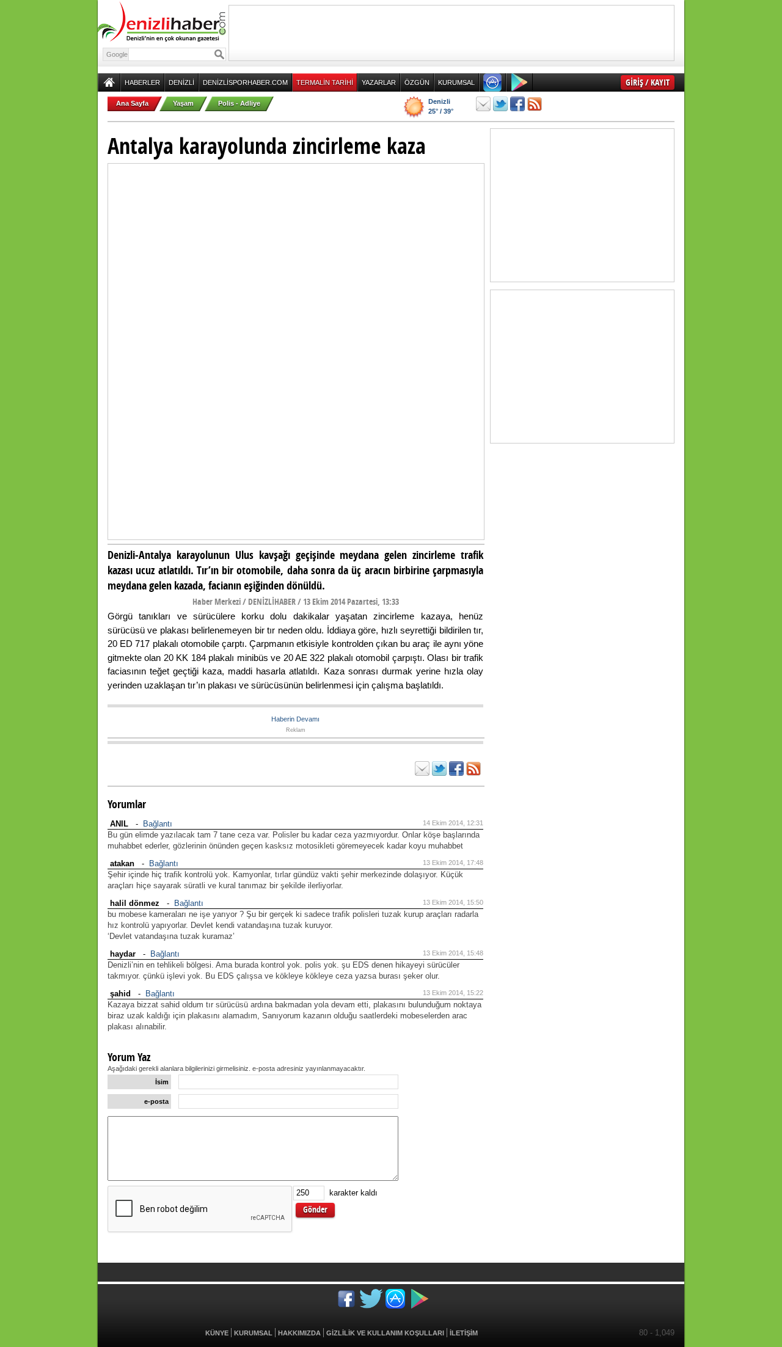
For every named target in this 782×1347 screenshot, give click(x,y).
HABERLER (142, 82)
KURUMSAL (456, 82)
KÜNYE (216, 1333)
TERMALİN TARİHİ (324, 82)
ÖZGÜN (416, 82)
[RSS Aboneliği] (534, 104)
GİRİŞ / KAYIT (648, 82)
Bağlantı (157, 823)
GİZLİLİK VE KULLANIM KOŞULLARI (385, 1333)
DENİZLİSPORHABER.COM (245, 82)
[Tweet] (500, 104)
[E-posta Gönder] (483, 104)
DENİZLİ (181, 82)
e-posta (156, 1101)
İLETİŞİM (464, 1333)
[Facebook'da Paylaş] (517, 104)
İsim (162, 1082)
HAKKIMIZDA (299, 1333)
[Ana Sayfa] (109, 82)
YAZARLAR (379, 82)
